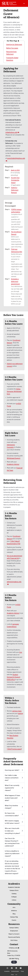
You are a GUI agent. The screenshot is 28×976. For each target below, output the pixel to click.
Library (14, 900)
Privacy (22, 971)
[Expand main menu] (24, 3)
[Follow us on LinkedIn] (16, 968)
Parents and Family (14, 937)
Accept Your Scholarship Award (15, 180)
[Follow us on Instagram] (7, 968)
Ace (20, 652)
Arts (14, 907)
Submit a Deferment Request (14, 190)
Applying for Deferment (14, 44)
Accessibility (6, 971)
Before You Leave (12, 48)
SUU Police (14, 940)
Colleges (14, 897)
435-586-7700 (13, 958)
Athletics (14, 910)
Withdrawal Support (13, 458)
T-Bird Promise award (14, 749)
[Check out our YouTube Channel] (21, 968)
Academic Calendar (14, 887)
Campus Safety (14, 927)
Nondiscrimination (15, 971)
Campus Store (14, 890)
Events (14, 920)
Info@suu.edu (13, 948)
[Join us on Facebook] (12, 968)
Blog (14, 914)
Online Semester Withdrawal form (14, 391)
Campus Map (14, 917)
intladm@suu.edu (11, 132)
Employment (14, 931)
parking (20, 713)
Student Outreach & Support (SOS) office (13, 677)
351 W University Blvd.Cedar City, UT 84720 (13, 953)
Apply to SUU (15, 170)
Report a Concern (14, 934)
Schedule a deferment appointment (15, 281)
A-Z (16, 974)
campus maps (17, 711)
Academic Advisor (13, 464)
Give (14, 962)
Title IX (12, 974)
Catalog (14, 893)
